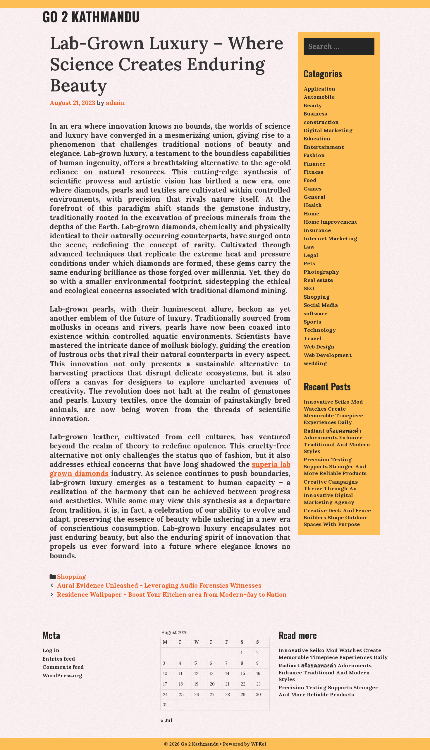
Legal (311, 255)
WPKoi (258, 744)
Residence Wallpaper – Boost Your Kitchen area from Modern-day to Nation (172, 594)
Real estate (318, 280)
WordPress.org (62, 675)
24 (165, 694)
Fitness (313, 172)
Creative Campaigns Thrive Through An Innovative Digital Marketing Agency (331, 492)
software (315, 313)
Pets (309, 263)
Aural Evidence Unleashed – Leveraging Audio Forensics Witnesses (159, 585)
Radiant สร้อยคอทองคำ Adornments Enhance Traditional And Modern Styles (337, 441)
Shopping (71, 577)
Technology (320, 329)
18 (181, 684)
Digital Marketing (328, 130)
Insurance (317, 230)
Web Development (328, 355)
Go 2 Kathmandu (91, 16)
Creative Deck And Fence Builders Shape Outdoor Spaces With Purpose (337, 517)
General (315, 196)
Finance (314, 163)
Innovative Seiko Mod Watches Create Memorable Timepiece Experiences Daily (333, 412)
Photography (321, 271)
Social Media (321, 305)
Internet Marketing (330, 238)
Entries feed (58, 658)
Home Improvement (330, 221)
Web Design (319, 346)
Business (315, 113)
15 (243, 673)
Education (317, 138)
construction (321, 122)
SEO (309, 288)
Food (310, 180)
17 (165, 684)
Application (320, 88)
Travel (312, 338)
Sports (312, 321)
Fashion (314, 155)
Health (313, 205)
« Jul (166, 720)
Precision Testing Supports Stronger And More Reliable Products (335, 466)
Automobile (319, 96)
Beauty (313, 105)
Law (309, 246)
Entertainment (324, 147)
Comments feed (63, 667)
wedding (315, 363)
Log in (51, 650)
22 (243, 684)
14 (227, 673)
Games (312, 188)
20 (212, 684)
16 (258, 673)
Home (311, 213)
